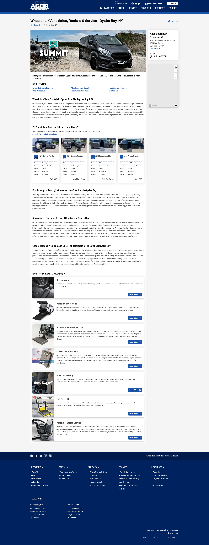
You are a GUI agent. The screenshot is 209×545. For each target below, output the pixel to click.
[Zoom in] (175, 70)
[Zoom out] (175, 74)
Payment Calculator (160, 479)
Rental (121, 8)
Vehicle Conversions (127, 472)
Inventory (109, 8)
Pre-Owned (36, 479)
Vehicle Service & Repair (98, 472)
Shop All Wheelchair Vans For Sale (46, 134)
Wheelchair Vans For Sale (42, 88)
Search (173, 3)
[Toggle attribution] (176, 105)
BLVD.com (175, 538)
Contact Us (113, 91)
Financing (36, 482)
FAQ (154, 482)
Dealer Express (161, 538)
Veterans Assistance (97, 485)
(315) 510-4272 (76, 515)
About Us (156, 472)
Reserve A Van (65, 475)
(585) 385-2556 (155, 3)
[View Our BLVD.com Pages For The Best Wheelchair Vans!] (45, 456)
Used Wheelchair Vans (80, 91)
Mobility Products (39, 91)
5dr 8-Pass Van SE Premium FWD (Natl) (134, 163)
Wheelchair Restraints (128, 485)
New (33, 475)
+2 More (123, 489)
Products (146, 8)
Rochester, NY (121, 3)
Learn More (133, 294)
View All (35, 472)
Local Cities (150, 530)
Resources (159, 8)
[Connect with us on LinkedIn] (50, 456)
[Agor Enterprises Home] (31, 25)
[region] (163, 85)
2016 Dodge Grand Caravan (104, 156)
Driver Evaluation (96, 479)
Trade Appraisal (96, 482)
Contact (173, 8)
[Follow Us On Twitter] (139, 3)
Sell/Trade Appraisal (40, 485)
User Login (174, 533)
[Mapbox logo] (153, 105)
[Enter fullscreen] (175, 66)
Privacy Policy (158, 485)
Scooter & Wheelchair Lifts (130, 475)
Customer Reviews (160, 475)
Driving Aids (124, 482)
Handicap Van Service (118, 88)
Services (133, 8)
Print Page (174, 21)
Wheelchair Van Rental (80, 88)
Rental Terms (65, 479)
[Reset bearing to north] (175, 77)
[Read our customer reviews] (136, 3)
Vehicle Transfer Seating (129, 479)
